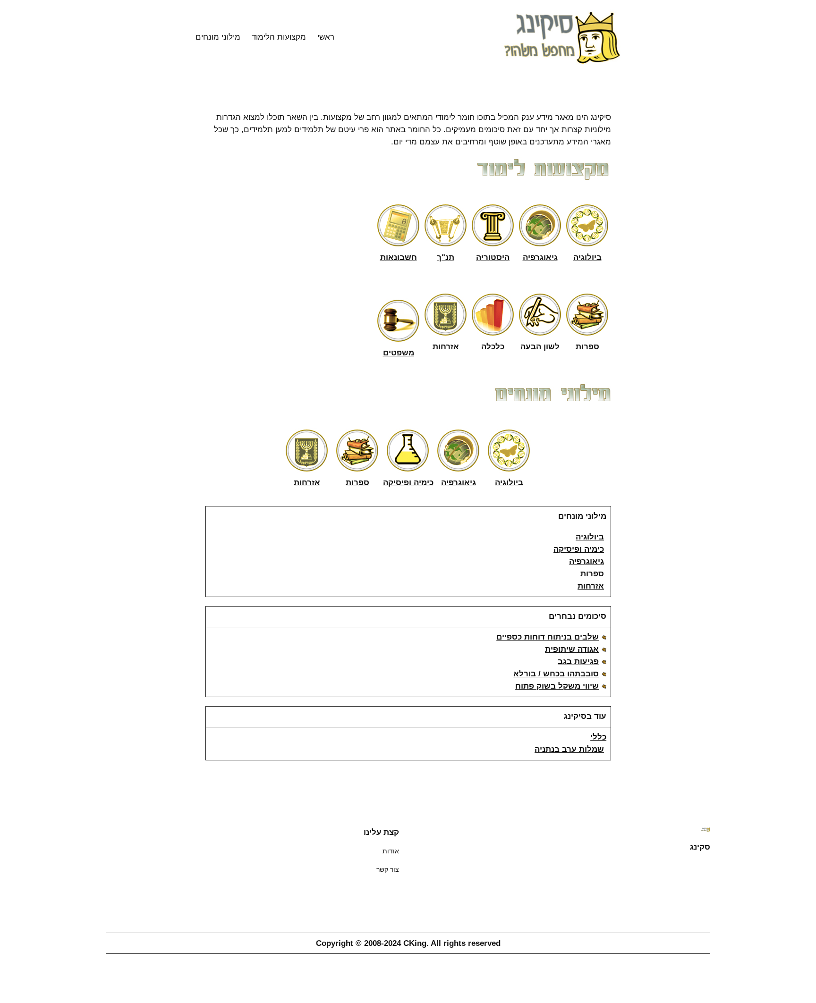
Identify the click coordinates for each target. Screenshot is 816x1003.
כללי (598, 737)
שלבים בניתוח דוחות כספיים (547, 636)
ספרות (587, 346)
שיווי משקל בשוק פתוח (557, 686)
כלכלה (492, 346)
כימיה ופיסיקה (408, 482)
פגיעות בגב (578, 661)
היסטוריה (493, 257)
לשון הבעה (540, 346)
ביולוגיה (587, 257)
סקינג (700, 846)
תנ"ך (445, 257)
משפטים (398, 352)
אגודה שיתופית (572, 649)
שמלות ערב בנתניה (569, 749)
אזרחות (446, 346)
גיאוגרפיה (540, 257)
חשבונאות (398, 257)
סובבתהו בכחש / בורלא (556, 673)
